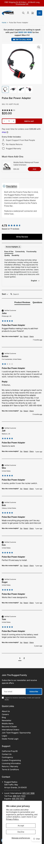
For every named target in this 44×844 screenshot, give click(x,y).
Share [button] (31, 336)
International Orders (10, 729)
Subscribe (33, 691)
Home (4, 22)
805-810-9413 (18, 799)
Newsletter (6, 720)
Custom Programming (11, 760)
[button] (22, 110)
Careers (5, 714)
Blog (4, 717)
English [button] (34, 281)
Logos (4, 736)
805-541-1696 (28, 793)
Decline (20, 832)
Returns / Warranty (10, 766)
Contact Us (6, 754)
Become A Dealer (9, 726)
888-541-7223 (19, 796)
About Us (6, 711)
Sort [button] (4, 294)
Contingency (7, 757)
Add (34, 169)
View (7, 168)
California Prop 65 (10, 751)
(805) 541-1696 (25, 32)
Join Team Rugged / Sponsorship (16, 733)
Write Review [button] (22, 236)
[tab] (22, 303)
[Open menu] (39, 13)
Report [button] (26, 336)
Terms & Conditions (10, 769)
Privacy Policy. (12, 819)
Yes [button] (21, 336)
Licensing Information (11, 763)
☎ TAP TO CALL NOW (22, 39)
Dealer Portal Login (10, 739)
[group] (22, 226)
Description (11, 186)
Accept (21, 825)
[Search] (23, 13)
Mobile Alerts (7, 723)
